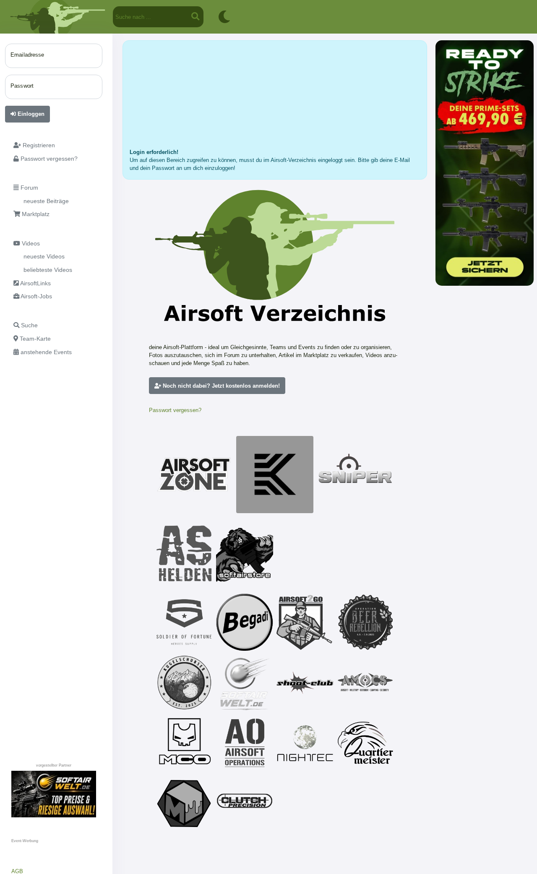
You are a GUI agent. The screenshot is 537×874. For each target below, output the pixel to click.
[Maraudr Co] (184, 743)
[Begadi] (244, 622)
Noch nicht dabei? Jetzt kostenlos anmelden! (220, 386)
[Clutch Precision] (244, 803)
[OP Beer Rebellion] (365, 622)
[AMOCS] (365, 682)
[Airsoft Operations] (244, 743)
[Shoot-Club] (305, 682)
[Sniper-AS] (355, 474)
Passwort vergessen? (175, 410)
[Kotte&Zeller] (274, 474)
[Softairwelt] (244, 682)
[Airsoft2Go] (305, 622)
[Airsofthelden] (184, 553)
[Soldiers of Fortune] (184, 622)
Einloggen (30, 114)
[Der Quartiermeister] (365, 743)
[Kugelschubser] (184, 682)
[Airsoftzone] (194, 474)
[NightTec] (305, 743)
